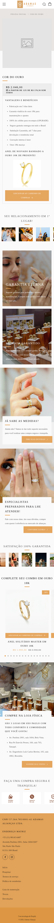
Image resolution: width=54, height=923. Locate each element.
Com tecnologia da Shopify (27, 916)
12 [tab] (37, 656)
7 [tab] (22, 656)
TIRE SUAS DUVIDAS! (36, 439)
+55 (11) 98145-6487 (11, 837)
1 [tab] (5, 656)
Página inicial (18, 14)
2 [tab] (8, 656)
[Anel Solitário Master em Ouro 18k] (27, 611)
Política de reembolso (11, 881)
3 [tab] (11, 656)
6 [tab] (19, 656)
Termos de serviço (10, 877)
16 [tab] (48, 656)
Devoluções (7, 899)
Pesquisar (6, 872)
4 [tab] (14, 656)
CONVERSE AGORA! (37, 530)
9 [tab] (28, 656)
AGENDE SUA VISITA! (36, 764)
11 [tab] (34, 656)
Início (4, 867)
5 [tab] (16, 656)
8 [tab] (25, 656)
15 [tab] (46, 656)
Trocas (5, 894)
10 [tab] (31, 656)
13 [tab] (40, 656)
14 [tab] (43, 656)
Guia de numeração (10, 889)
